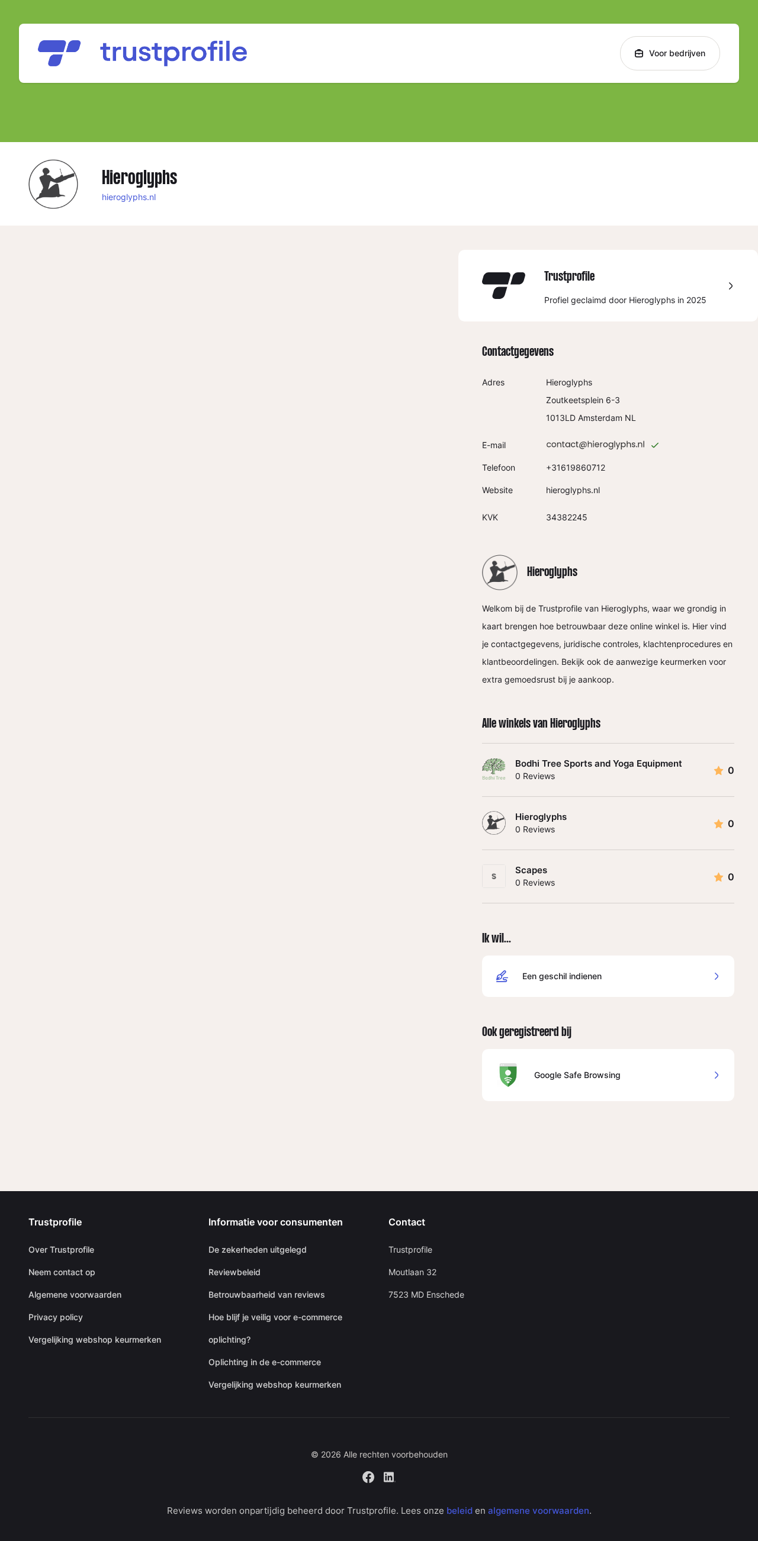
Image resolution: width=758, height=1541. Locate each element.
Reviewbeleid (234, 1272)
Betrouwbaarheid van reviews (266, 1294)
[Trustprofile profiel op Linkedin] (390, 1476)
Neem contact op (61, 1272)
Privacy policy (55, 1317)
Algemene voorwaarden (74, 1294)
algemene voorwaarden (538, 1510)
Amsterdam (600, 418)
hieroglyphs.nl (129, 197)
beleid (460, 1510)
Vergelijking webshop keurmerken (94, 1339)
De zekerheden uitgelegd (257, 1249)
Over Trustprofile (61, 1249)
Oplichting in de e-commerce (264, 1362)
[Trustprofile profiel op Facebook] (368, 1476)
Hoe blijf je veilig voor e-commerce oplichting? (275, 1328)
